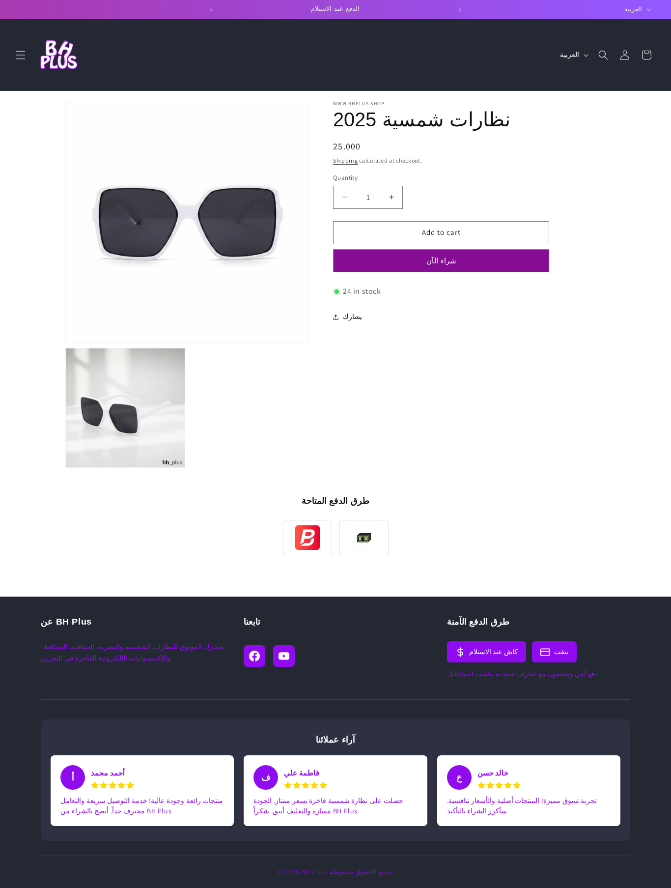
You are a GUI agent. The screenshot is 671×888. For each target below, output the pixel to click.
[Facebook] (254, 656)
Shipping (345, 160)
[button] (20, 55)
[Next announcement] (460, 9)
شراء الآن (441, 260)
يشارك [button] (352, 316)
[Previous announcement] (211, 9)
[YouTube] (284, 656)
